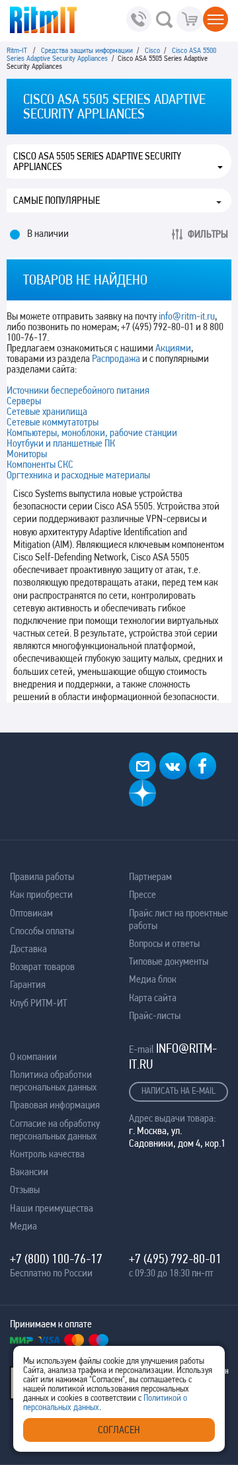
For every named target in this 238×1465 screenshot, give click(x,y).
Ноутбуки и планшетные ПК (61, 443)
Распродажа (116, 358)
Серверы (24, 400)
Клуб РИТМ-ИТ (38, 1003)
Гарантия (28, 984)
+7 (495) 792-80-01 (175, 1258)
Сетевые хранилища (47, 411)
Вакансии (29, 1171)
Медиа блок (153, 979)
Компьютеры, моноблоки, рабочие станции (92, 432)
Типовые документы (168, 961)
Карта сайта (153, 997)
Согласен (119, 1429)
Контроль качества (47, 1153)
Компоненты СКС (40, 464)
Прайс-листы (154, 1015)
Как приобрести (41, 894)
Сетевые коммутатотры (53, 422)
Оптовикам (31, 913)
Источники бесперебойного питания (78, 390)
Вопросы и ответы (164, 943)
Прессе (142, 894)
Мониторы (27, 453)
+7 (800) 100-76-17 (56, 1258)
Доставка (28, 948)
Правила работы (42, 876)
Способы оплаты (42, 930)
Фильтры (208, 234)
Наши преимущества (51, 1208)
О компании (33, 1056)
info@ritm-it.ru (187, 316)
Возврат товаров (42, 966)
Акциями (173, 347)
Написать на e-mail (178, 1090)
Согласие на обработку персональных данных (55, 1129)
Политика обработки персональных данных (53, 1080)
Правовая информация (55, 1104)
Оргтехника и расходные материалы (78, 474)
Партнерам (150, 876)
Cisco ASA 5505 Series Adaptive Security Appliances (97, 161)
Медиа (23, 1226)
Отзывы (25, 1189)
